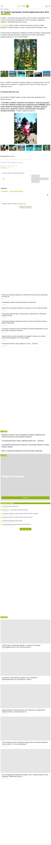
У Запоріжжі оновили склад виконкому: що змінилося (18, 302)
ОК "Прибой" (4, 25)
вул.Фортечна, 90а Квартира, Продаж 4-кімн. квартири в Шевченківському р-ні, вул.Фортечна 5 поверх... (20, 678)
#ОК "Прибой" (3, 162)
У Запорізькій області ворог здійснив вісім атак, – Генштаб (22, 441)
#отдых (20, 162)
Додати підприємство (25, 529)
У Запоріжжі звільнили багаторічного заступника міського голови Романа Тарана (25, 446)
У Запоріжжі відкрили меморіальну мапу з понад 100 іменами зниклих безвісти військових (24, 322)
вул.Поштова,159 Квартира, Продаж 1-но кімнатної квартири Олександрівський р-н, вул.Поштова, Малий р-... (21, 646)
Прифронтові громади (12, 476)
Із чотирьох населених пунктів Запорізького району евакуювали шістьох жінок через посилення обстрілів (24, 329)
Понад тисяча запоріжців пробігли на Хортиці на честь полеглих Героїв (24, 308)
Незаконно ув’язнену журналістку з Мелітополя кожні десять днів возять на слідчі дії (24, 295)
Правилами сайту (22, 203)
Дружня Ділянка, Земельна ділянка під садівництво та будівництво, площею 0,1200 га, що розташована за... (23, 711)
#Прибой (8, 162)
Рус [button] (46, 6)
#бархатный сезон (14, 162)
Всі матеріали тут (25, 497)
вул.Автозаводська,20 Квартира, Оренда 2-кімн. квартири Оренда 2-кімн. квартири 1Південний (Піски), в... (25, 775)
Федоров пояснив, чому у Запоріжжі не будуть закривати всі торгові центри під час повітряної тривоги (23, 436)
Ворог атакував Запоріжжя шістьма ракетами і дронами (21, 451)
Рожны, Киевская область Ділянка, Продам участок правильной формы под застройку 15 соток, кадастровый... (25, 743)
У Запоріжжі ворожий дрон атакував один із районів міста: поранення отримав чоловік (23, 314)
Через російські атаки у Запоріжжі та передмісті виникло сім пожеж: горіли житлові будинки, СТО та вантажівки (23, 337)
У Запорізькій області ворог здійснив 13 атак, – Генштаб (19, 343)
